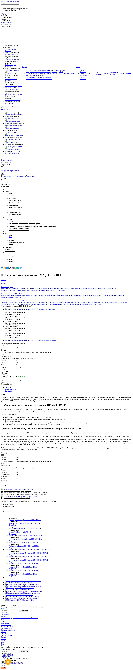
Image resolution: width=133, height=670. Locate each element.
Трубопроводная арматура (55, 288)
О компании (5, 614)
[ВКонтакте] (2, 268)
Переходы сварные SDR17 (9, 302)
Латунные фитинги (30, 290)
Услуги (11, 221)
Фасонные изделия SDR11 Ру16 (68, 295)
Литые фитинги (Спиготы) (27, 295)
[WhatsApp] (15, 268)
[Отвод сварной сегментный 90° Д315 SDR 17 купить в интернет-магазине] (30, 309)
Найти (3, 667)
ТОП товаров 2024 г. (61, 290)
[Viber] (13, 268)
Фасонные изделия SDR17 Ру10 (46, 295)
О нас (10, 237)
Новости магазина (9, 609)
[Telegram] (21, 268)
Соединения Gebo (84, 288)
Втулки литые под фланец (9, 295)
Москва (11, 261)
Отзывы (3, 639)
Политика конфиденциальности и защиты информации (19, 618)
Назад (10, 193)
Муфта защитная (15, 297)
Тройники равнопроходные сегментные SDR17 (34, 302)
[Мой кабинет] (2, 34)
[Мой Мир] (7, 268)
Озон (2, 644)
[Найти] (1, 159)
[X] (10, 268)
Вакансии (4, 621)
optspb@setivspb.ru (7, 14)
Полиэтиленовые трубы (39, 288)
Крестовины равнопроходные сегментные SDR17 (85, 304)
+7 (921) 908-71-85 (7, 22)
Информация (5, 623)
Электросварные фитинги (9, 288)
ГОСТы (3, 632)
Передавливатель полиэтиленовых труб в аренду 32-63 (15, 498)
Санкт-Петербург (13, 263)
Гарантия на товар (7, 628)
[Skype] (18, 268)
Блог (2, 642)
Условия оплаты (6, 625)
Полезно (3, 637)
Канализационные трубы (45, 290)
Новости (4, 616)
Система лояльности (7, 635)
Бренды (3, 640)
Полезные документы (8, 630)
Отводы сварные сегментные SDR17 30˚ (107, 302)
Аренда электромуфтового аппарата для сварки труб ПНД (16, 491)
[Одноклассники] (5, 268)
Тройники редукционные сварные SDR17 (36, 304)
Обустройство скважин (16, 290)
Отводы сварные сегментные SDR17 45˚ (80, 302)
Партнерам (4, 633)
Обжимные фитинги (71, 288)
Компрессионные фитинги (99, 288)
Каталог (11, 195)
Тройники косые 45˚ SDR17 (59, 304)
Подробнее (12, 525)
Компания (4, 612)
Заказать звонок (5, 186)
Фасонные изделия (24, 288)
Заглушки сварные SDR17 (58, 302)
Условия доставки (7, 626)
